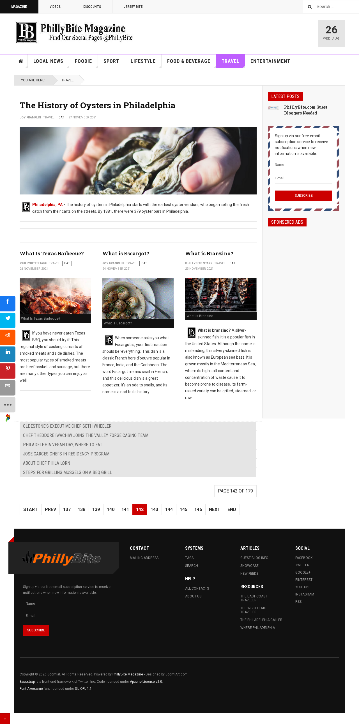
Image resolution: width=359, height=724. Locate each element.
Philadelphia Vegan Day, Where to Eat (62, 444)
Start (30, 509)
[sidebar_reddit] (7, 337)
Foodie (83, 61)
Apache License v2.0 (146, 682)
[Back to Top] (5, 718)
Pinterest (303, 580)
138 (81, 509)
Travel (231, 61)
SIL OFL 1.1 (83, 689)
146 (198, 509)
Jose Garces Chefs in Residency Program (66, 454)
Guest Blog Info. (254, 558)
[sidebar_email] (7, 388)
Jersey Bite (133, 7)
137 (67, 509)
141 (125, 509)
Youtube (302, 587)
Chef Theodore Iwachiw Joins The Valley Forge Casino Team (85, 435)
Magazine (19, 7)
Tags (189, 558)
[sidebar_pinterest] (7, 371)
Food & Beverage (188, 61)
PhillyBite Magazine (127, 674)
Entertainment (270, 61)
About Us (193, 596)
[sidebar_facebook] (7, 303)
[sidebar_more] (7, 405)
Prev (50, 509)
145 (183, 509)
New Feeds (249, 574)
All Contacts (197, 588)
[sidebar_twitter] (7, 320)
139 (96, 509)
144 (169, 509)
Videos (55, 7)
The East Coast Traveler (253, 598)
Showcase (249, 566)
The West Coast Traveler (254, 610)
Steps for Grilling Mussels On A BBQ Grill (67, 472)
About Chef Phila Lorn (46, 463)
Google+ (302, 572)
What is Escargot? (125, 253)
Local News (48, 61)
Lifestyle (143, 61)
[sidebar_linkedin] (7, 354)
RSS (298, 602)
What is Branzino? (209, 253)
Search (191, 566)
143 (154, 509)
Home (21, 61)
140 (110, 509)
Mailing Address (144, 558)
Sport (111, 61)
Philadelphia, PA (47, 204)
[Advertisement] (303, 317)
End (231, 509)
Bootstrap (27, 682)
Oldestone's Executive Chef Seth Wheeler (67, 426)
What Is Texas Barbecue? (52, 253)
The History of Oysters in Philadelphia (98, 105)
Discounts (92, 7)
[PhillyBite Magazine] (74, 32)
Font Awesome (31, 689)
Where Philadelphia (257, 628)
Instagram (304, 594)
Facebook (303, 558)
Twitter (302, 565)
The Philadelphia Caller (261, 620)
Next (214, 509)
